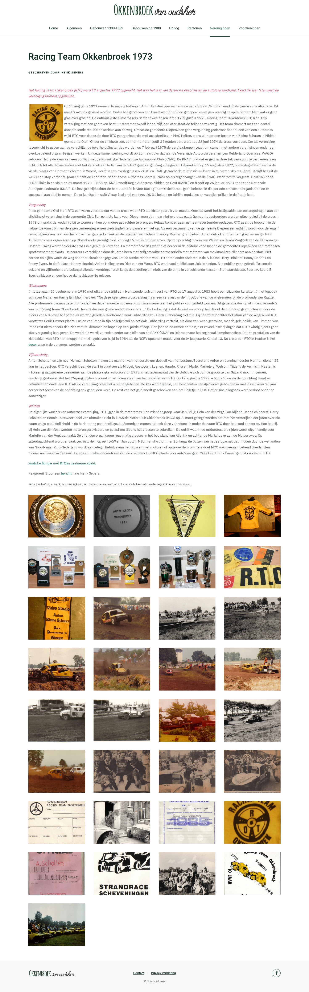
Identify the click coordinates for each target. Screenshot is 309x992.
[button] (56, 516)
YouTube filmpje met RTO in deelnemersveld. (62, 463)
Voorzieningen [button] (249, 28)
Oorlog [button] (174, 28)
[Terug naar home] (154, 10)
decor (33, 344)
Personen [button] (195, 28)
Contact (138, 973)
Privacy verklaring (163, 973)
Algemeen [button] (74, 28)
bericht (66, 473)
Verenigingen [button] (220, 28)
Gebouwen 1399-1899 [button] (106, 28)
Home (53, 28)
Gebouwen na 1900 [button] (146, 28)
